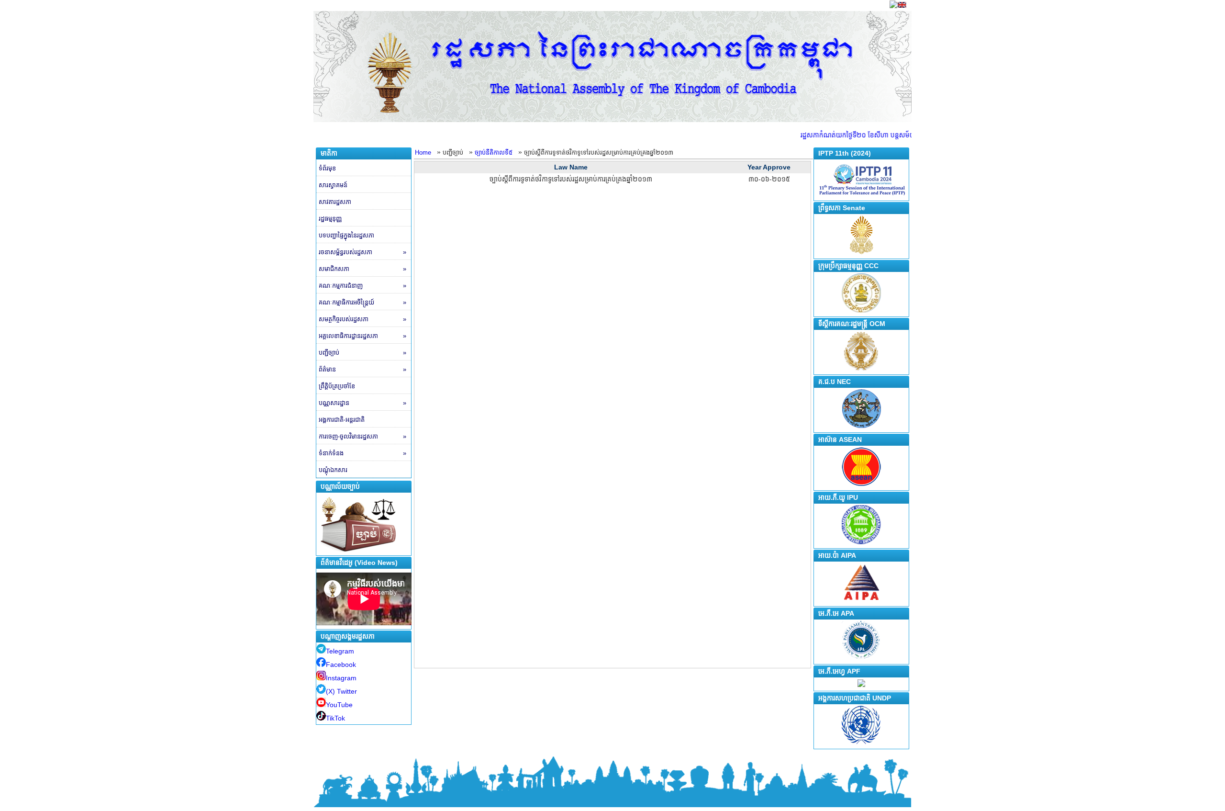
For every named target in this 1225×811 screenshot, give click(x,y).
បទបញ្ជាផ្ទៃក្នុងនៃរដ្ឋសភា (346, 235)
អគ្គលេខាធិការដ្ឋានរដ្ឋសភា (362, 335)
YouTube (339, 705)
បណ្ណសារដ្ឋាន (362, 402)
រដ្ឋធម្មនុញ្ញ (330, 218)
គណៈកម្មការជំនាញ (362, 285)
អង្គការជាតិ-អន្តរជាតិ (342, 419)
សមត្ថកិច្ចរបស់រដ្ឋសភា (362, 319)
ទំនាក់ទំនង (362, 453)
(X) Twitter (341, 691)
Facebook (341, 664)
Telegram (340, 651)
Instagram (341, 678)
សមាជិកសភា (362, 268)
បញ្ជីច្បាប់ (362, 352)
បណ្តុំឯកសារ (333, 469)
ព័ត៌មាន (362, 369)
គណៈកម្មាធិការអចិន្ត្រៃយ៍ (362, 302)
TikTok (335, 718)
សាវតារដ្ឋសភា (335, 201)
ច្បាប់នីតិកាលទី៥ (493, 152)
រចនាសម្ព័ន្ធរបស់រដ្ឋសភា (362, 252)
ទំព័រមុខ (327, 168)
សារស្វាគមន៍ (333, 185)
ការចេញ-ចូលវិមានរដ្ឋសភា (362, 436)
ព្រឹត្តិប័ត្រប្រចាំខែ (337, 386)
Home (423, 152)
